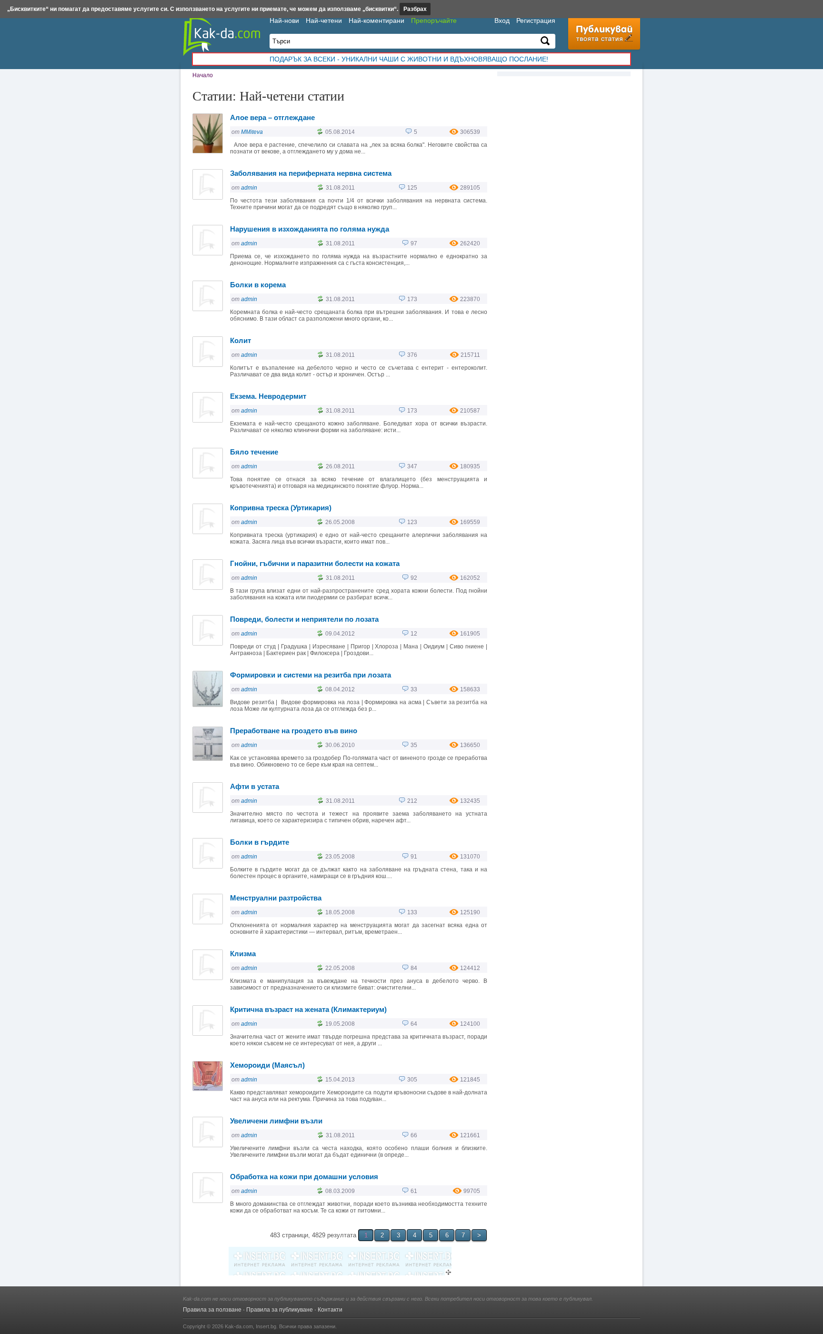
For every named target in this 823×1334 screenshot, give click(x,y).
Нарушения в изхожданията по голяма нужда (309, 229)
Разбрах (415, 9)
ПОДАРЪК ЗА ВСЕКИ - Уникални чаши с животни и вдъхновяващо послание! (409, 59)
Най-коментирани (376, 20)
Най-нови (284, 20)
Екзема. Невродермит (268, 396)
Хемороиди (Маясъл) (267, 1065)
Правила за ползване (212, 1309)
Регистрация (535, 20)
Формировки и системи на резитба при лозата (310, 675)
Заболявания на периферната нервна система (310, 173)
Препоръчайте (434, 20)
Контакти (330, 1309)
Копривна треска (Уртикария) (280, 508)
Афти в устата (254, 786)
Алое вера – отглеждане (272, 117)
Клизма (243, 954)
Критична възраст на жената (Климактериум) (308, 1009)
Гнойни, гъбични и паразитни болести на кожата (315, 563)
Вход (502, 20)
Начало (202, 75)
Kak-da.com (239, 1326)
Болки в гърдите (259, 842)
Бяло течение (254, 452)
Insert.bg (266, 1326)
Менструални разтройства (275, 898)
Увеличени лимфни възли (276, 1121)
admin (249, 187)
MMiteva (252, 132)
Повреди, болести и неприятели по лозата (304, 619)
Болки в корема (258, 285)
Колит (240, 340)
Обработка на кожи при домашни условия (304, 1176)
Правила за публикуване (279, 1309)
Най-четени (324, 20)
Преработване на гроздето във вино (293, 731)
